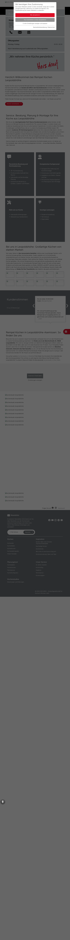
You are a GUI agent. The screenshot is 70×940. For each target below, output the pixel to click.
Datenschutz (51, 27)
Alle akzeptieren (35, 15)
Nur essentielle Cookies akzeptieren (35, 20)
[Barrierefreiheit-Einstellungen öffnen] (3, 802)
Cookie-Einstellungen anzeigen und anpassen (35, 23)
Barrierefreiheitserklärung (40, 27)
